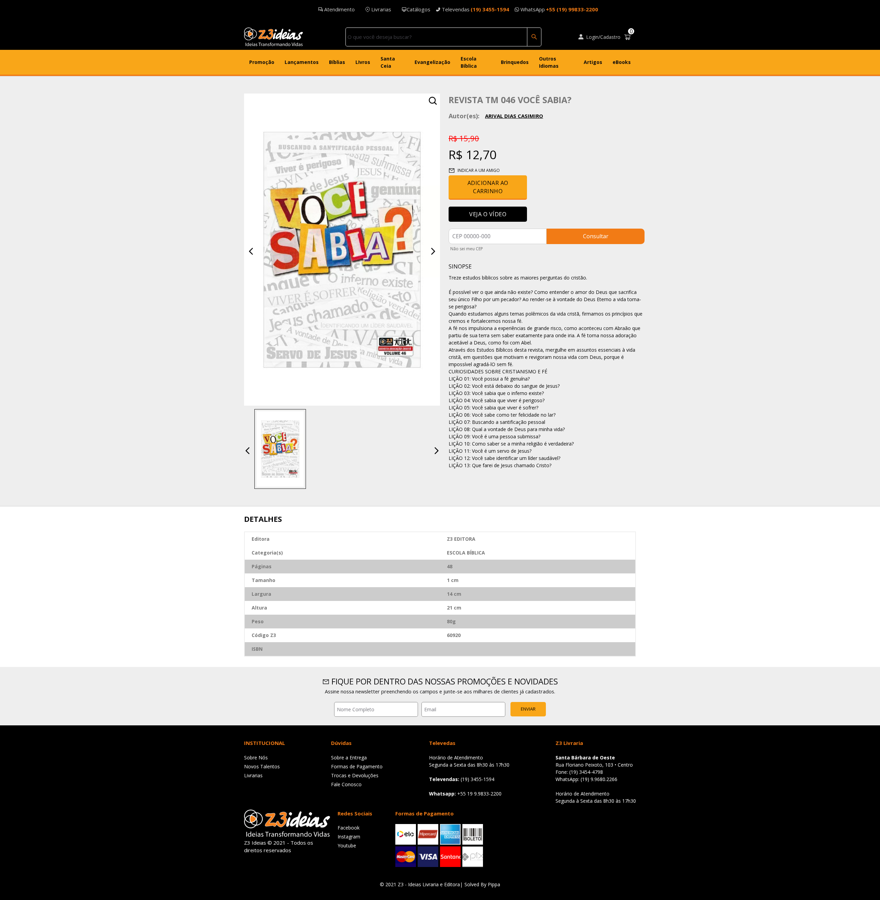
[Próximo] (433, 251)
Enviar (528, 709)
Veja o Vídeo (487, 214)
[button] (280, 449)
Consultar (595, 236)
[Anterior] (251, 251)
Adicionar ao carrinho (488, 187)
